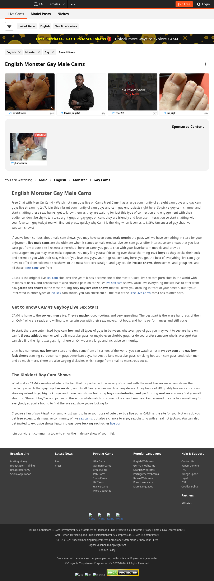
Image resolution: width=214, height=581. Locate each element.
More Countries (102, 491)
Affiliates (186, 503)
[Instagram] (101, 516)
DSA (183, 482)
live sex (56, 293)
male (43, 180)
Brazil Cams (100, 470)
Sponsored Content (188, 126)
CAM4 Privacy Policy (66, 530)
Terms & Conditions (40, 530)
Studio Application (20, 474)
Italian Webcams (143, 478)
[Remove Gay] (52, 52)
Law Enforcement (172, 530)
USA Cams (99, 461)
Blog (57, 461)
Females (54, 4)
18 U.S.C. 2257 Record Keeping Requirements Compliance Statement (96, 540)
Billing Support (189, 474)
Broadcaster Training (22, 465)
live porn (116, 423)
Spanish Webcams (144, 470)
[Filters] (9, 26)
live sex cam (114, 283)
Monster (80, 180)
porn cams (31, 268)
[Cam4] (15, 4)
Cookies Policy (189, 486)
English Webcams (143, 461)
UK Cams (98, 482)
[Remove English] (19, 52)
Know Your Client (148, 540)
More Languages (143, 486)
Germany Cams (102, 465)
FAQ (183, 470)
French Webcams (143, 482)
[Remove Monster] (38, 52)
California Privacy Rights (145, 530)
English (45, 26)
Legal (184, 478)
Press (58, 465)
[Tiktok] (92, 516)
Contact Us (187, 461)
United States (26, 26)
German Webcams (144, 465)
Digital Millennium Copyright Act (107, 545)
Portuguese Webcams (146, 474)
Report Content (190, 465)
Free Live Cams (140, 293)
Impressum (124, 535)
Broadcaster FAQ (20, 470)
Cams (102, 180)
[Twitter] (110, 516)
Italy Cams (99, 474)
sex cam (52, 278)
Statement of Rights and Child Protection (104, 530)
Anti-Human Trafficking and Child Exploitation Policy (85, 535)
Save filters (67, 52)
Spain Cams (100, 478)
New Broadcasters (66, 26)
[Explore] (73, 4)
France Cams (100, 486)
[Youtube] (119, 516)
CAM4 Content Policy (147, 535)
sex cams (85, 418)
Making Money (18, 461)
